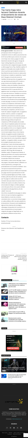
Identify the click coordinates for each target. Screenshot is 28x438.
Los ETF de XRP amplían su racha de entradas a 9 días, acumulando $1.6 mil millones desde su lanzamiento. (17, 291)
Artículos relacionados (6, 280)
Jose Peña (4, 19)
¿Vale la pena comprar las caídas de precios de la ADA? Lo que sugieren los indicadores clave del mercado (20, 258)
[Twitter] (5, 22)
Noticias (5, 5)
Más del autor (16, 280)
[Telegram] (14, 428)
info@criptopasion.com (17, 419)
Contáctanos (9, 434)
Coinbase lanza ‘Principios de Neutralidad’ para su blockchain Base (7, 256)
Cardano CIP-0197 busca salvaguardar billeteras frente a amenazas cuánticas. (16, 298)
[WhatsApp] (11, 22)
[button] (2, 2)
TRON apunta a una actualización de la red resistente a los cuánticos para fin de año (17, 285)
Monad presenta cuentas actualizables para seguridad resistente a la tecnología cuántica (17, 319)
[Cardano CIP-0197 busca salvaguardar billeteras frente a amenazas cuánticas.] (4, 298)
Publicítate (10, 432)
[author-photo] (14, 271)
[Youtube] (21, 428)
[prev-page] (2, 324)
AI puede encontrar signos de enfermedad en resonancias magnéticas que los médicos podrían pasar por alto (17, 376)
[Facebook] (2, 22)
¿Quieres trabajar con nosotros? (19, 432)
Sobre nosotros (5, 432)
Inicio (2, 5)
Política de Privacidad (17, 434)
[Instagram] (10, 428)
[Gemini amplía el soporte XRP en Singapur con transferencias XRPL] (4, 313)
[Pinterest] (8, 22)
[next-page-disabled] (4, 324)
